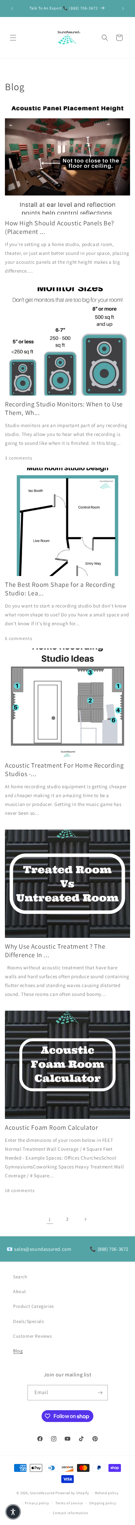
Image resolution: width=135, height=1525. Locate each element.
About (19, 1291)
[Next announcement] (123, 8)
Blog (18, 1351)
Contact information (70, 1513)
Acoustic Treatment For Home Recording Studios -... (64, 769)
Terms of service (69, 1503)
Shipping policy (102, 1503)
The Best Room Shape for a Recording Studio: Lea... (60, 588)
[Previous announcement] (12, 8)
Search (20, 1277)
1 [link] (49, 1219)
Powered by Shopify (72, 1493)
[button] (13, 38)
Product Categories (33, 1306)
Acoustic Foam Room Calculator (51, 1127)
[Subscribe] (100, 1392)
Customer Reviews (32, 1336)
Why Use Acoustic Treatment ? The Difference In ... (55, 950)
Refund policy (106, 1493)
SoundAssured (42, 1493)
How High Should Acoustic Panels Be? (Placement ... (59, 227)
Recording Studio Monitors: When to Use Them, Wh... (64, 408)
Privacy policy (37, 1503)
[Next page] (85, 1219)
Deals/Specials (28, 1321)
